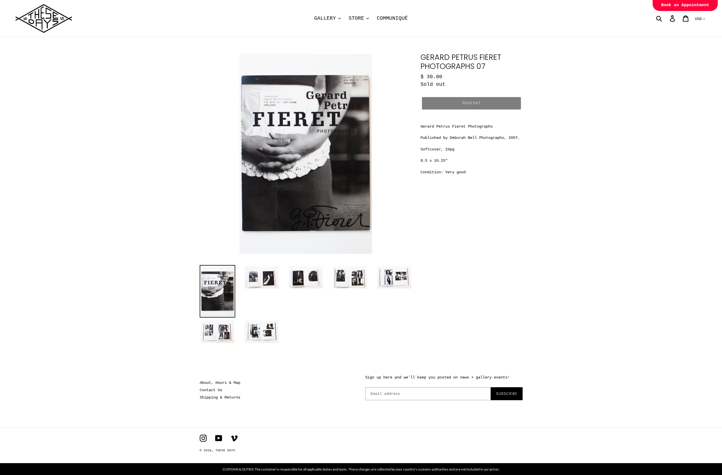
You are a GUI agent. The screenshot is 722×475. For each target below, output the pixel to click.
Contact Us (211, 390)
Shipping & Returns (220, 397)
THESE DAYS (225, 450)
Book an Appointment (685, 5)
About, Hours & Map (220, 382)
